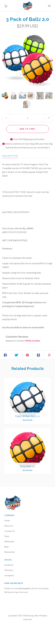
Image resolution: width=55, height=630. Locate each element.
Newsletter (9, 552)
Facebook (8, 565)
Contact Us (9, 531)
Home (7, 520)
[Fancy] (38, 354)
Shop (6, 536)
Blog (6, 546)
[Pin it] (27, 354)
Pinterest (8, 570)
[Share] (5, 354)
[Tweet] (16, 354)
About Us (8, 525)
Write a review (32, 340)
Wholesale (9, 541)
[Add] (49, 354)
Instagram (9, 575)
